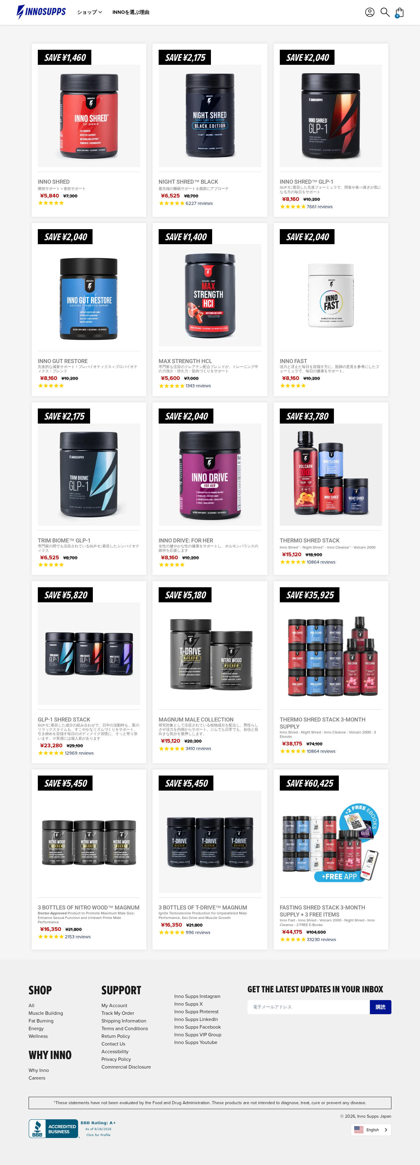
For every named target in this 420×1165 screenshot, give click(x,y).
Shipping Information (123, 1020)
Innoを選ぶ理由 (131, 12)
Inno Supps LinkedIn (196, 1019)
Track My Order (117, 1013)
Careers (37, 1077)
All (31, 1005)
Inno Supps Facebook (197, 1026)
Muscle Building (46, 1013)
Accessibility (115, 1051)
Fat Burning (41, 1020)
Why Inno (39, 1070)
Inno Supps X (188, 1003)
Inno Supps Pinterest (196, 1011)
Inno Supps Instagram (197, 996)
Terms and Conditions (124, 1028)
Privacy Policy (116, 1059)
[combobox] (371, 1130)
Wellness (38, 1036)
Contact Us (113, 1043)
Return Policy (115, 1036)
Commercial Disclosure (126, 1066)
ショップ (87, 12)
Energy (36, 1028)
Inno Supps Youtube (195, 1042)
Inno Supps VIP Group (197, 1034)
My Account (114, 1005)
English (373, 1130)
